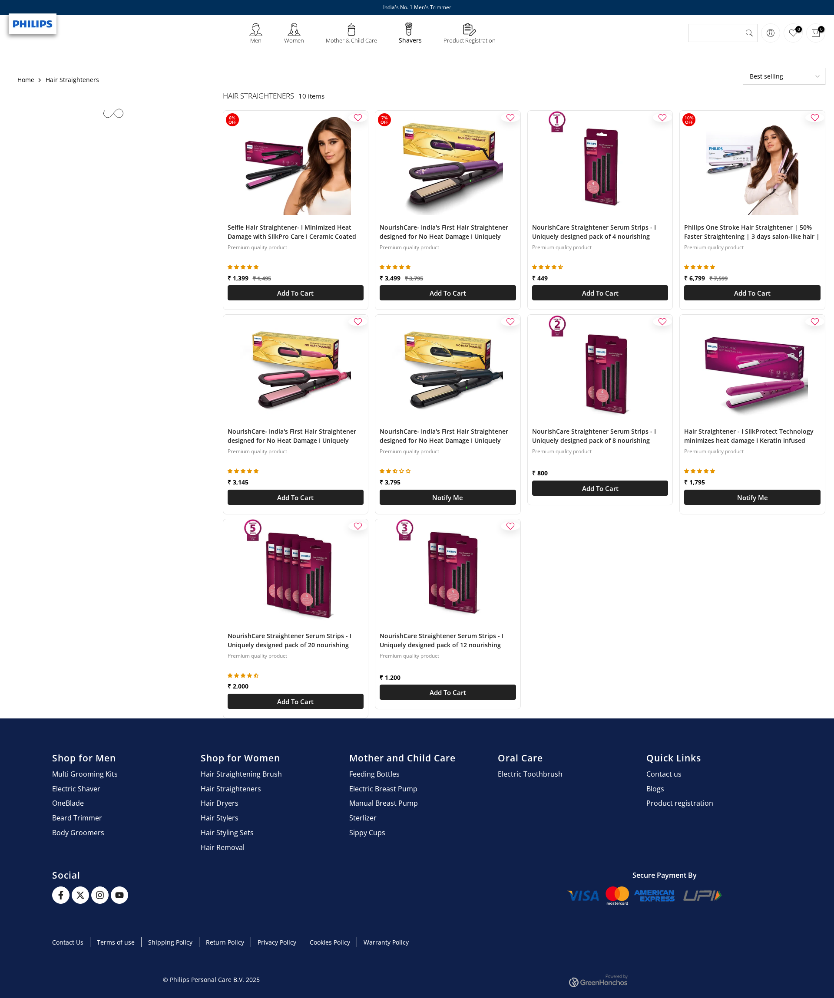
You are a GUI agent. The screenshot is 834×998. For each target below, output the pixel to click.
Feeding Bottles (374, 774)
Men (255, 40)
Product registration (679, 803)
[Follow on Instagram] (100, 895)
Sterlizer (363, 818)
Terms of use (116, 942)
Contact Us (67, 942)
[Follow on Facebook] (61, 895)
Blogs (655, 789)
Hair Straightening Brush (241, 774)
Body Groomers (78, 832)
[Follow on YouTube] (119, 895)
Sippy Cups (367, 832)
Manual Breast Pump (383, 803)
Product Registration (469, 40)
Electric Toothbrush (530, 774)
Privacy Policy (277, 942)
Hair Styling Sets (227, 832)
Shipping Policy (170, 942)
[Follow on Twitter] (80, 895)
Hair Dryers (219, 803)
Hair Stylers (219, 818)
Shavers (410, 40)
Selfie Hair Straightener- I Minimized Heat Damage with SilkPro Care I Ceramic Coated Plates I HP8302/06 (292, 232)
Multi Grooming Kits (85, 774)
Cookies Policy (330, 942)
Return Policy (225, 942)
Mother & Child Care (351, 40)
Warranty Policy (386, 942)
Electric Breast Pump (383, 789)
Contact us (664, 774)
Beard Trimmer (77, 818)
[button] (244, 267)
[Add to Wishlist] (357, 117)
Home (25, 80)
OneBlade (68, 803)
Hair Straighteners (231, 789)
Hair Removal (223, 847)
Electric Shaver (76, 789)
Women (294, 40)
